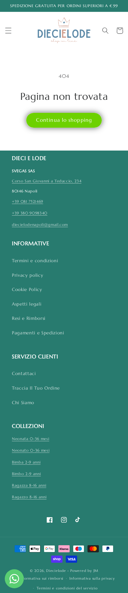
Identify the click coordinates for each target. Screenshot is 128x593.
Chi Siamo (23, 402)
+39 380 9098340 (29, 213)
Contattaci (24, 373)
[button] (8, 30)
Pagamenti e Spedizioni (38, 333)
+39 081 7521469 (27, 201)
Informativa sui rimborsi (41, 578)
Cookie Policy (27, 289)
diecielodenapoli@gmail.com (40, 224)
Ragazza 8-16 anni (29, 485)
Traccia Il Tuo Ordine (36, 388)
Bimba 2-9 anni (26, 462)
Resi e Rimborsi (29, 318)
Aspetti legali (26, 304)
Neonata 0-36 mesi (30, 438)
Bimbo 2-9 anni (26, 473)
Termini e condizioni (35, 260)
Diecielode (56, 570)
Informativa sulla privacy (92, 578)
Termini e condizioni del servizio (67, 588)
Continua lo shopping (64, 120)
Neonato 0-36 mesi (30, 450)
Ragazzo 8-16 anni (29, 496)
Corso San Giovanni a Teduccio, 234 (46, 181)
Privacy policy (27, 275)
